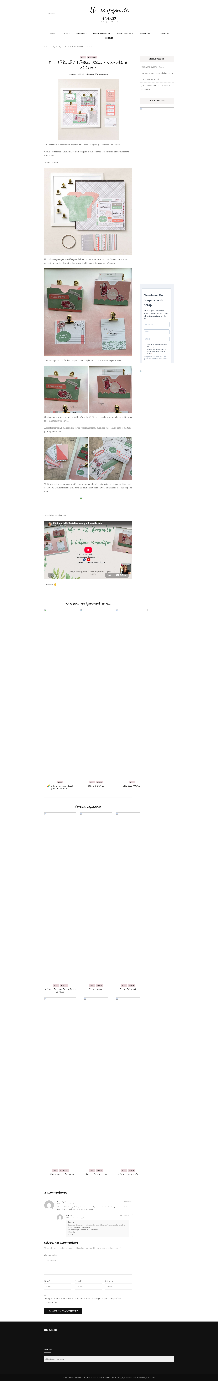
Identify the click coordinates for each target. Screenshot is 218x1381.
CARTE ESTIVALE (96, 786)
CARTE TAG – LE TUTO (96, 1174)
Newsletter (145, 34)
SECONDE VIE (164, 34)
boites (63, 985)
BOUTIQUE (80, 34)
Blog (66, 34)
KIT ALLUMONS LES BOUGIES (60, 1174)
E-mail (78, 1281)
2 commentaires (102, 74)
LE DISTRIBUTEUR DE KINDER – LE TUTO (60, 991)
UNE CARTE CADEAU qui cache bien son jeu (157, 73)
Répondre (129, 1201)
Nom (47, 1281)
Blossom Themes (132, 1378)
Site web (109, 1281)
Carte (99, 782)
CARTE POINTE (96, 989)
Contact (109, 38)
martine (73, 74)
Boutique (92, 57)
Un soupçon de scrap (109, 13)
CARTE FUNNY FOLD (128, 1174)
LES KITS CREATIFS (100, 34)
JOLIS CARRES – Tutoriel (150, 79)
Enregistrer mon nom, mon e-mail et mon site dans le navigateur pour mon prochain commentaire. (83, 1300)
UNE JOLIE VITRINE (131, 786)
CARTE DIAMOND (128, 989)
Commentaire (50, 1255)
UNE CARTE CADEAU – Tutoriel (152, 67)
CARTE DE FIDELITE (123, 34)
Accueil (52, 34)
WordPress (151, 1378)
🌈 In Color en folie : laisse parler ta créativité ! (60, 787)
